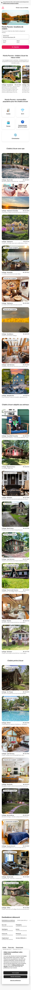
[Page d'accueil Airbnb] (3, 7)
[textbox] (8, 42)
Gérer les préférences (15, 980)
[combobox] (15, 37)
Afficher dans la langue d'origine (10, 3)
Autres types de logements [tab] (24, 920)
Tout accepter (15, 972)
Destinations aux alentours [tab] (8, 920)
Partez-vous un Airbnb (22, 7)
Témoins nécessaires (15, 976)
